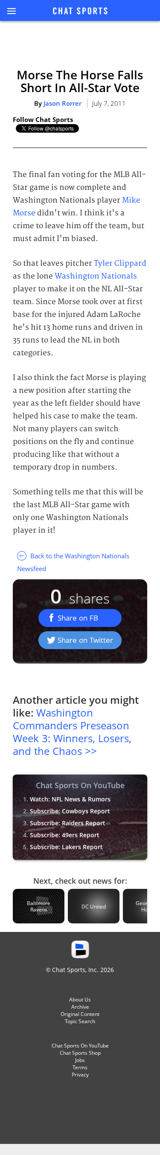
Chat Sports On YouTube (80, 1045)
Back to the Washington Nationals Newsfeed (73, 562)
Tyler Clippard (120, 263)
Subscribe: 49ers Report (64, 835)
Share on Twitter (85, 640)
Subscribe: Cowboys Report (70, 811)
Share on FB (78, 618)
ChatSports (80, 11)
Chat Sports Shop (80, 1052)
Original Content (80, 1014)
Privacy (80, 1074)
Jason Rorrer (62, 103)
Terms (80, 1067)
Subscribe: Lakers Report (66, 847)
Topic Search (80, 1021)
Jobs (80, 1060)
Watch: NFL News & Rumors (70, 799)
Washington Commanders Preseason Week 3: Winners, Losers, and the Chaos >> (72, 731)
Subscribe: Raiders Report (67, 823)
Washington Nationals (96, 276)
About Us (80, 999)
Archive (80, 1006)
